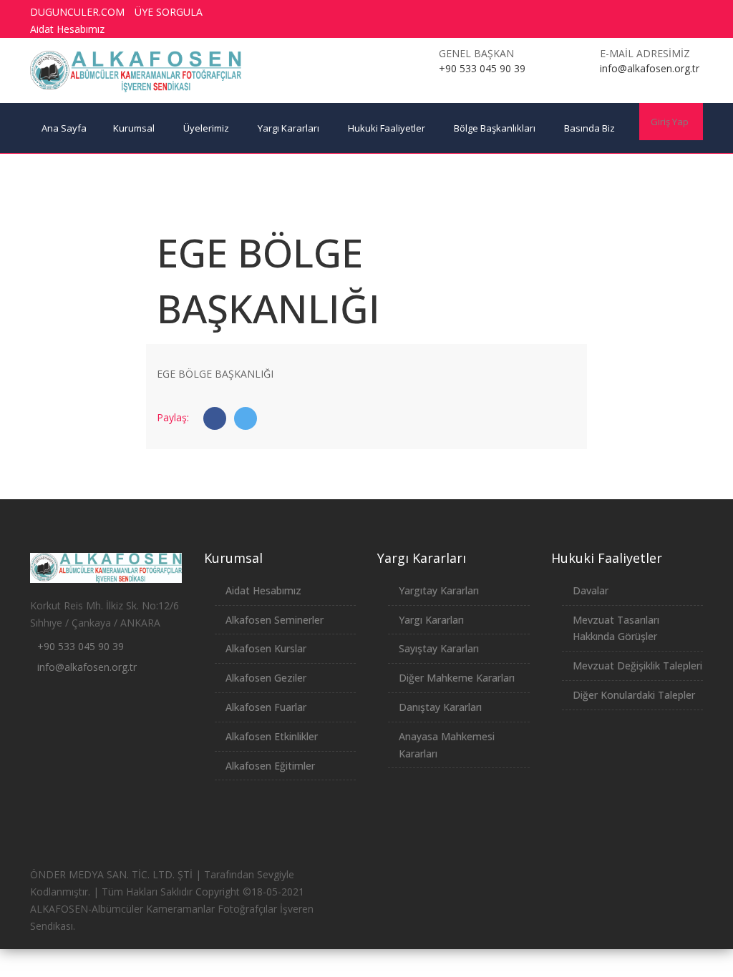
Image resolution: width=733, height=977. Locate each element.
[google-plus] (623, 12)
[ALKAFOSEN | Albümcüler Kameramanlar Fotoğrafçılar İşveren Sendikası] (136, 71)
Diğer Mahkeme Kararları (457, 677)
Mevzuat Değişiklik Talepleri (637, 665)
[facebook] (570, 12)
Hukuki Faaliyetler (386, 128)
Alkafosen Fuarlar (265, 707)
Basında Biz (589, 128)
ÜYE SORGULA (169, 12)
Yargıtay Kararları (439, 590)
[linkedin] (676, 12)
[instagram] (650, 12)
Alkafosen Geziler (265, 677)
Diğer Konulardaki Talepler (634, 695)
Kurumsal (134, 128)
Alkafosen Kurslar (265, 648)
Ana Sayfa (64, 128)
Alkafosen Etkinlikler (271, 736)
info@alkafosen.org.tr (87, 667)
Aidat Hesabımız (67, 29)
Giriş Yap (670, 121)
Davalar (590, 590)
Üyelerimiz (206, 128)
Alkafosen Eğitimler (270, 765)
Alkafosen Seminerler (274, 620)
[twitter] (597, 12)
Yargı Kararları (288, 128)
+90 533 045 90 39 (80, 646)
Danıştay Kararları (440, 707)
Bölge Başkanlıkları (494, 128)
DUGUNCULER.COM (77, 12)
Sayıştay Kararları (439, 648)
